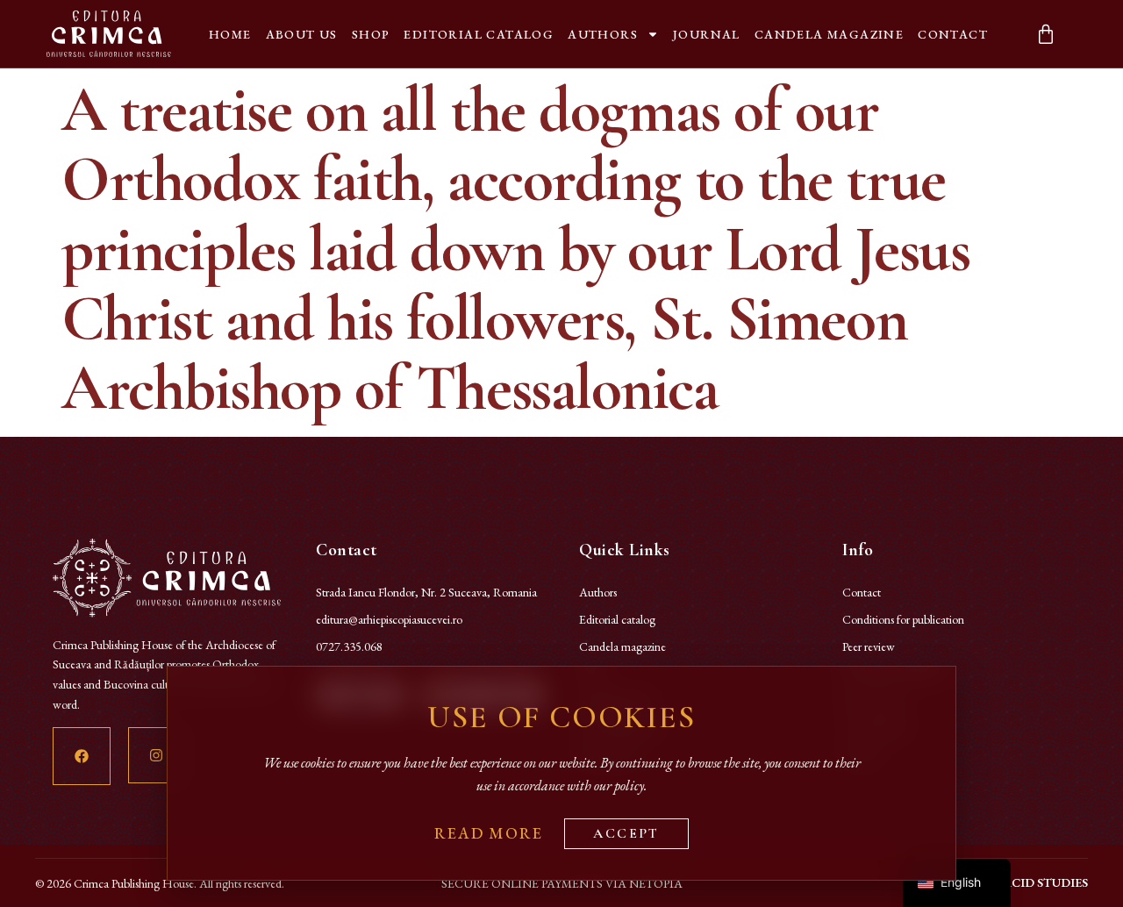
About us (302, 34)
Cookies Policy (876, 727)
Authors (603, 34)
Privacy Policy (873, 700)
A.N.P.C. (863, 754)
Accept (626, 833)
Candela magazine (829, 34)
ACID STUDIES (1045, 882)
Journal (706, 34)
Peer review (868, 646)
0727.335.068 (349, 646)
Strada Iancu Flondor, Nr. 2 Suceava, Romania (426, 592)
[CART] (1045, 34)
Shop (371, 34)
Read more (488, 833)
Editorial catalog (479, 34)
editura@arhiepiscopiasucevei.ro (389, 619)
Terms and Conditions (894, 673)
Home (230, 34)
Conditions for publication (903, 619)
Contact (953, 34)
